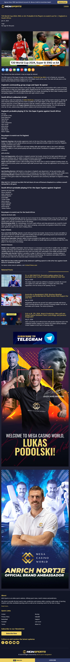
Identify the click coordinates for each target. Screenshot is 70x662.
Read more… (5, 606)
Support (37, 619)
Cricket (3, 614)
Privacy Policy (5, 617)
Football (3, 622)
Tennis (3, 624)
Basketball (4, 619)
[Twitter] (6, 69)
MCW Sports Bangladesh (44, 654)
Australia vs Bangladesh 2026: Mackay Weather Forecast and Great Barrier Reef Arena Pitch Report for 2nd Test (46, 296)
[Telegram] (25, 69)
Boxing (37, 614)
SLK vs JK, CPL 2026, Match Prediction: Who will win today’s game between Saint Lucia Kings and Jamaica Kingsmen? (45, 315)
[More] (33, 69)
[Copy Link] (29, 69)
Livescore (52, 660)
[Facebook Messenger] (18, 69)
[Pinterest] (21, 69)
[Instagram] (10, 69)
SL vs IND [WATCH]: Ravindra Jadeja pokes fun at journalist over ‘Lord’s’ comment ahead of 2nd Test (45, 276)
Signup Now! (62, 2)
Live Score (38, 622)
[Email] (14, 69)
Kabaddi (37, 617)
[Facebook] (3, 69)
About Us (38, 624)
